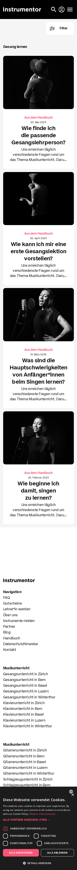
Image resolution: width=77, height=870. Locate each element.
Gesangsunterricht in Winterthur (29, 697)
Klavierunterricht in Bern (22, 709)
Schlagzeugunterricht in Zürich (28, 779)
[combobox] (71, 792)
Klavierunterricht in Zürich (24, 703)
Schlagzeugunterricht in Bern (26, 785)
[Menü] (70, 9)
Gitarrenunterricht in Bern (24, 756)
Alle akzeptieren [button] (21, 852)
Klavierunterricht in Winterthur (27, 726)
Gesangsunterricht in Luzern (26, 691)
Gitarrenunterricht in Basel (24, 762)
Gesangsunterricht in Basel (25, 685)
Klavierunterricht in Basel (23, 714)
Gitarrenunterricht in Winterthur (28, 773)
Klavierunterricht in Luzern (24, 720)
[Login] (62, 9)
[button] (38, 820)
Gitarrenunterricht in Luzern (25, 768)
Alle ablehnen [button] (57, 852)
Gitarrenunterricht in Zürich (25, 750)
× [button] (72, 794)
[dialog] (38, 828)
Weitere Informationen (42, 814)
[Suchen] (54, 9)
